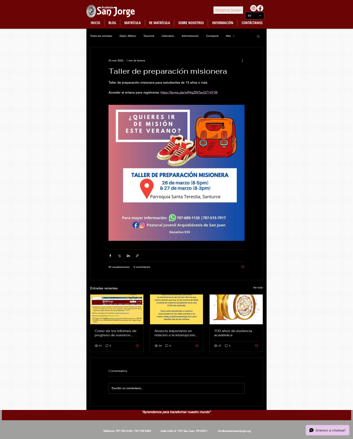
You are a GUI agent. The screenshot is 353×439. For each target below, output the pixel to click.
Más (228, 35)
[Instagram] (253, 8)
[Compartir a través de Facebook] (110, 255)
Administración (190, 35)
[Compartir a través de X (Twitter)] (119, 255)
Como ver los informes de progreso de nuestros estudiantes (115, 333)
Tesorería (148, 35)
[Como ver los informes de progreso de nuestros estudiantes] (116, 309)
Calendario (168, 35)
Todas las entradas (101, 35)
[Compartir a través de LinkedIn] (128, 255)
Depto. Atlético (128, 35)
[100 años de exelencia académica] (236, 309)
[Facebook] (260, 8)
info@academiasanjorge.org (234, 430)
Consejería (212, 35)
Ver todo (258, 287)
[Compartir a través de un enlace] (137, 255)
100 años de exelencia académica (233, 333)
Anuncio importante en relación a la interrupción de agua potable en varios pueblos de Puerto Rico (175, 333)
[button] (258, 36)
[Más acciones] (242, 60)
